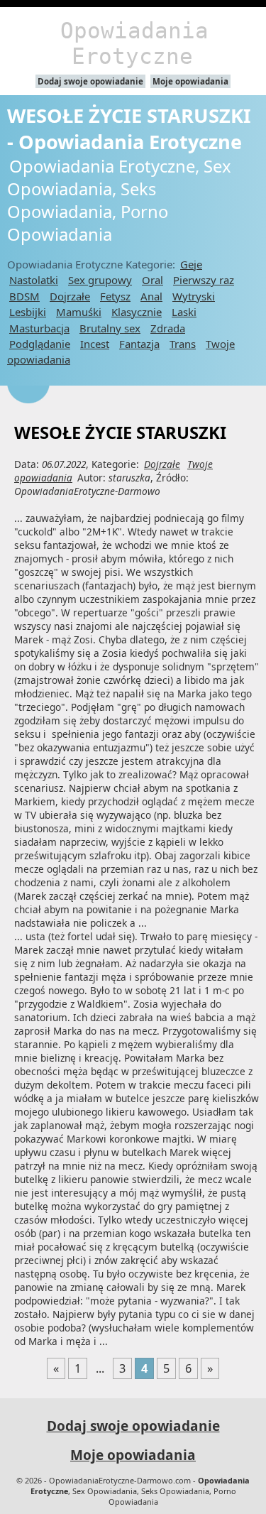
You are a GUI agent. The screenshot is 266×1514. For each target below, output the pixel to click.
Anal (151, 296)
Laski (184, 312)
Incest (94, 344)
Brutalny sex (109, 328)
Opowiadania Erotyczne (134, 43)
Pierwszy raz (203, 280)
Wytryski (193, 296)
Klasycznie (136, 312)
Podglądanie (39, 344)
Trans (183, 344)
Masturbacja (39, 328)
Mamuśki (78, 312)
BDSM (24, 296)
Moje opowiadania (190, 81)
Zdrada (167, 328)
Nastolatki (33, 280)
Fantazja (139, 344)
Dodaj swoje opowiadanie (90, 81)
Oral (152, 280)
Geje (191, 264)
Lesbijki (27, 312)
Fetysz (115, 296)
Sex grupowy (100, 280)
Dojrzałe (70, 296)
